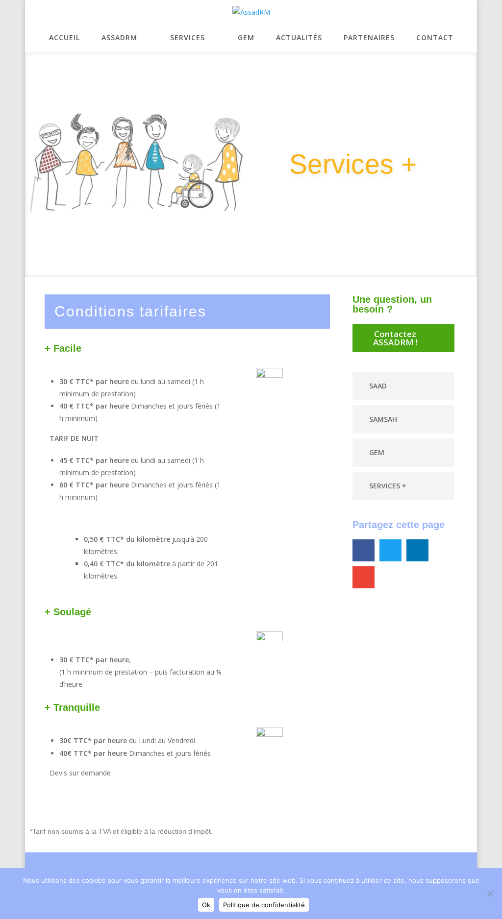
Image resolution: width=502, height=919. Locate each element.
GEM (376, 452)
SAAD (378, 385)
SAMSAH (383, 419)
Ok (206, 905)
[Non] (490, 893)
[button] (403, 386)
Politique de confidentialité (264, 905)
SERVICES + (387, 485)
